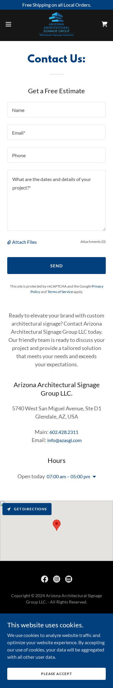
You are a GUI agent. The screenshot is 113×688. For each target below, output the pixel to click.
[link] (56, 24)
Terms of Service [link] (60, 291)
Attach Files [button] (24, 242)
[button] (10, 24)
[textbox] (56, 109)
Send (56, 265)
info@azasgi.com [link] (64, 440)
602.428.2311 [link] (63, 432)
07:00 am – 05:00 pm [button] (68, 476)
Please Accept (56, 673)
